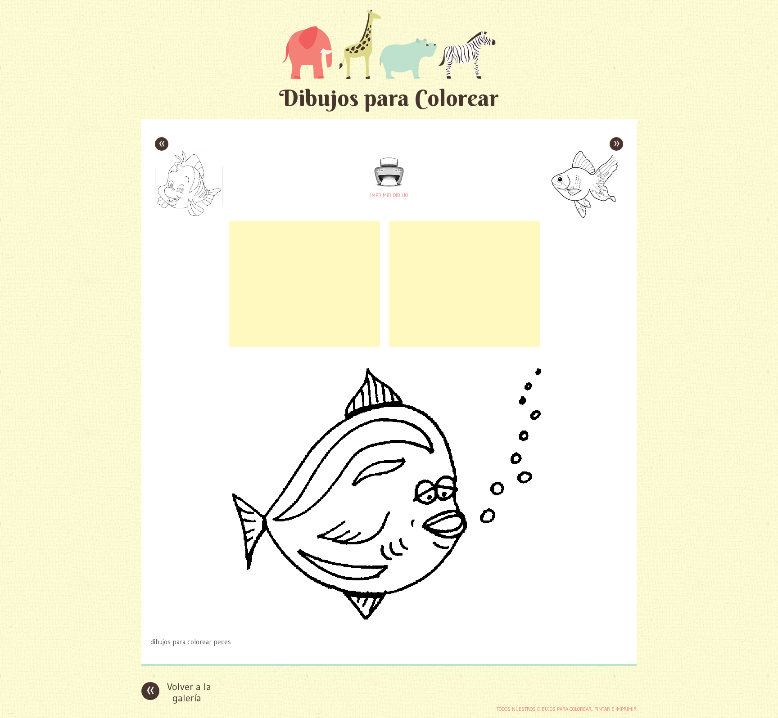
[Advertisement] (304, 284)
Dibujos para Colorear (389, 97)
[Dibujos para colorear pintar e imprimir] (389, 44)
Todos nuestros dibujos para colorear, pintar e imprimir (567, 709)
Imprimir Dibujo (389, 195)
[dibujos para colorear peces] (389, 624)
